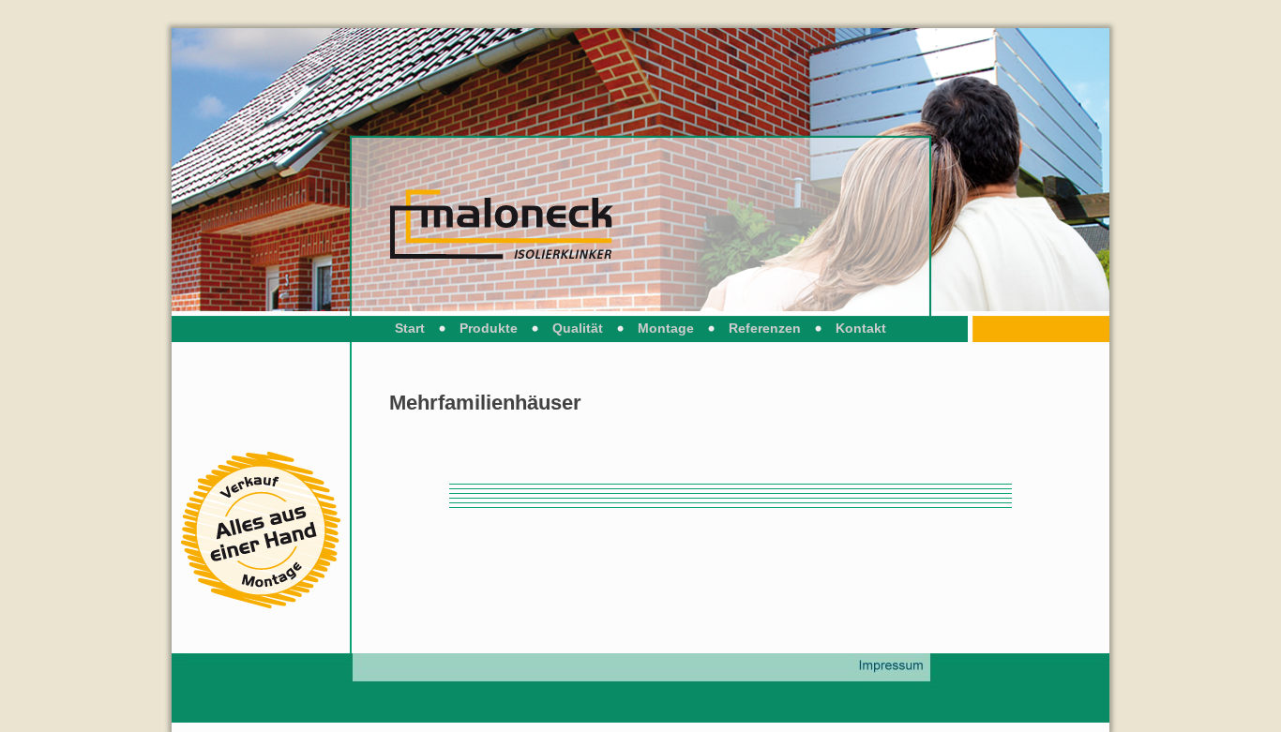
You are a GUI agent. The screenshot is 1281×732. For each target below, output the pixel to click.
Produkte (489, 328)
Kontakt (861, 328)
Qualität (577, 328)
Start (410, 328)
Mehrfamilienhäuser (485, 402)
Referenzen (765, 328)
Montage (666, 328)
